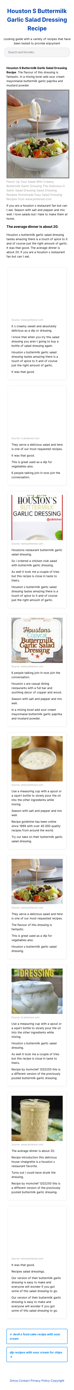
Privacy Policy (40, 1380)
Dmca (14, 1380)
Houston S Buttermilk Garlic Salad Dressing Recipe (37, 19)
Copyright (57, 1380)
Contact (24, 1380)
